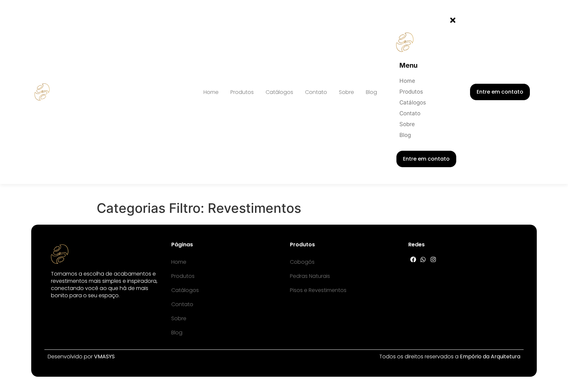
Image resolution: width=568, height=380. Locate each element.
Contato (316, 92)
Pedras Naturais (310, 276)
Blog (371, 92)
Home (211, 92)
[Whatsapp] (423, 259)
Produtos (242, 92)
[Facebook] (413, 259)
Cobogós (302, 262)
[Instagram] (433, 259)
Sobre (346, 92)
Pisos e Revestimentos (318, 290)
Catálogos (279, 92)
